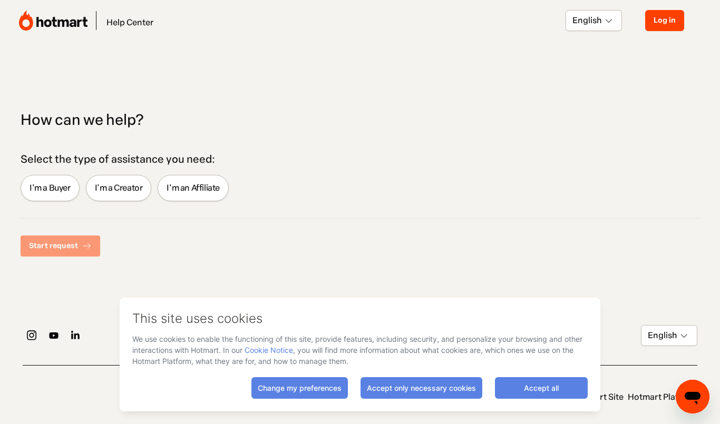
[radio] (50, 188)
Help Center (129, 22)
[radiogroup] (360, 188)
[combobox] (573, 20)
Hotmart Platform (662, 397)
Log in (665, 20)
